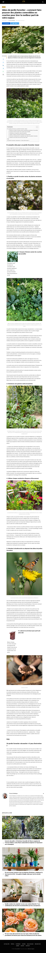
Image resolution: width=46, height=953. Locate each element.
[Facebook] (3, 59)
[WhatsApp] (3, 71)
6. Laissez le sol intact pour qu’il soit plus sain (18, 137)
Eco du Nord (17, 948)
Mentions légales (31, 948)
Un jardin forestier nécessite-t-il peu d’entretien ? (18, 140)
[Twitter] (3, 62)
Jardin (17, 945)
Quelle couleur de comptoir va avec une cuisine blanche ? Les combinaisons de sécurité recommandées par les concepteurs (22, 904)
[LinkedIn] (3, 65)
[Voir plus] (20, 23)
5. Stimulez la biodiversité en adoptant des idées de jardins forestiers (23, 136)
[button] (36, 127)
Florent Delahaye (12, 20)
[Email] (3, 74)
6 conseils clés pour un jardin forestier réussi (17, 128)
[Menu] (3, 2)
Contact (28, 945)
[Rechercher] (42, 2)
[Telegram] (3, 68)
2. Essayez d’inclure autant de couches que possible (19, 131)
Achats (22, 945)
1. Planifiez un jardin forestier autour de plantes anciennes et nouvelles (23, 130)
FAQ (8, 138)
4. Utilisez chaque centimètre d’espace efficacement (20, 134)
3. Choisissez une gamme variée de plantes (18, 133)
